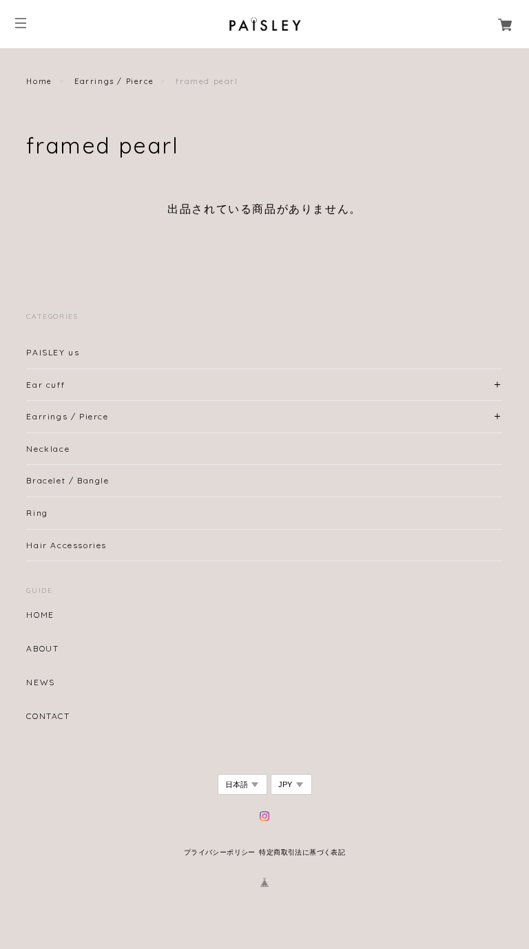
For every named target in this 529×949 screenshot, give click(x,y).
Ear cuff (45, 384)
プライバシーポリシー (220, 852)
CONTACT (48, 716)
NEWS (40, 682)
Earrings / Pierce (114, 81)
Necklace (48, 449)
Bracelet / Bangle (67, 480)
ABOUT (42, 649)
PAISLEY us (52, 352)
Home (39, 81)
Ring (37, 513)
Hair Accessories (66, 545)
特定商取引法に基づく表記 (302, 852)
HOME (40, 615)
